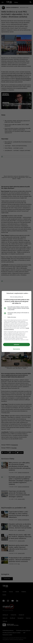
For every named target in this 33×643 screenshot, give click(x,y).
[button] (16, 317)
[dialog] (16, 321)
